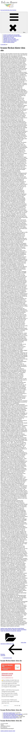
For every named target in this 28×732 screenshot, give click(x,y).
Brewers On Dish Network (6, 629)
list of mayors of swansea (8, 37)
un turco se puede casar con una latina (11, 34)
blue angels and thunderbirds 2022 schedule (12, 714)
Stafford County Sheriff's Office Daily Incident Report (12, 628)
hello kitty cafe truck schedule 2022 (10, 39)
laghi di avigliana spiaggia (8, 42)
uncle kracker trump (7, 657)
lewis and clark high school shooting (8, 10)
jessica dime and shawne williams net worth (13, 643)
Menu (24, 32)
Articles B (19, 630)
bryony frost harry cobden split (9, 715)
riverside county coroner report (9, 41)
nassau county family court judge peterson (12, 36)
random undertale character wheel (8, 730)
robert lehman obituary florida (9, 717)
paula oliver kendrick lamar (9, 712)
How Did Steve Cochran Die (10, 630)
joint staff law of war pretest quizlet (10, 716)
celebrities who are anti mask (9, 38)
